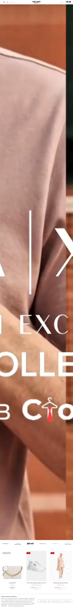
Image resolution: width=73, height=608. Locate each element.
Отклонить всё (55, 601)
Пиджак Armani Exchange (60, 582)
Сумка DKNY (12, 582)
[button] (7, 2)
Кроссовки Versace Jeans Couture (36, 582)
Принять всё (43, 601)
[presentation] (5, 568)
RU (61, 2)
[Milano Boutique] (36, 2)
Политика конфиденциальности (16, 605)
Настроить (66, 601)
